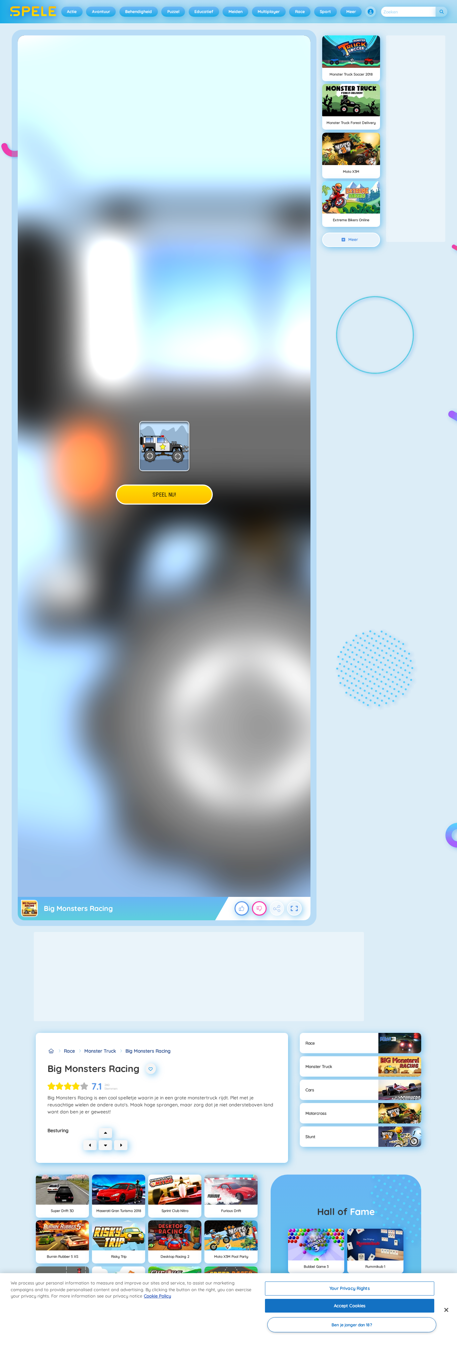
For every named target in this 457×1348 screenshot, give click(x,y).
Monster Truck (100, 1051)
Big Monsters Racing (148, 1051)
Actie (72, 11)
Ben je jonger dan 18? (352, 1324)
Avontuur (101, 11)
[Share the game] (277, 908)
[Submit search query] (441, 12)
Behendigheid (138, 11)
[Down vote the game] (259, 908)
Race (300, 11)
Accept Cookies (350, 1305)
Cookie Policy (157, 1296)
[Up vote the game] (242, 908)
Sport (325, 11)
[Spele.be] (51, 1051)
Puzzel (173, 11)
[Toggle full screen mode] (294, 908)
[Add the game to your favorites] (151, 1068)
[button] (370, 11)
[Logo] (33, 11)
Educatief (203, 11)
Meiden (236, 11)
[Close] (446, 1310)
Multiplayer (269, 11)
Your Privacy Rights (349, 1288)
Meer (351, 11)
